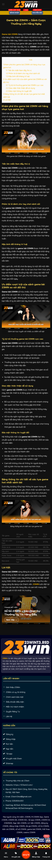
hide (30, 60)
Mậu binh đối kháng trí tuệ (17, 76)
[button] (3, 4)
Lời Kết (7, 100)
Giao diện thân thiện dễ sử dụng (20, 88)
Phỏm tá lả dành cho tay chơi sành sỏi (23, 73)
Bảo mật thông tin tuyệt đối (19, 91)
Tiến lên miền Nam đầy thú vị (18, 70)
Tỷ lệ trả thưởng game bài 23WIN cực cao (24, 85)
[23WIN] (26, 4)
